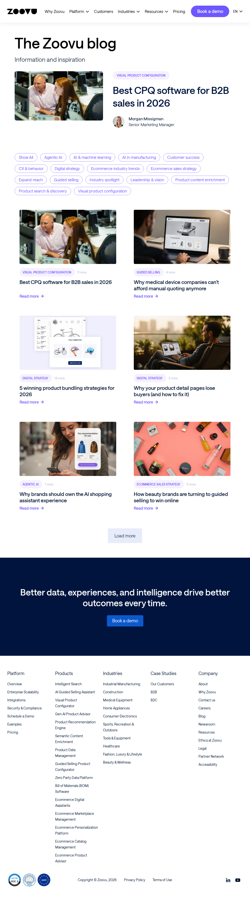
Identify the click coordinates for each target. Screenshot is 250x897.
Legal (202, 748)
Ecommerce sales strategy (159, 484)
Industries (126, 11)
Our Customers (162, 684)
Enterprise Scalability (23, 692)
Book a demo (210, 11)
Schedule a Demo (20, 716)
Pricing (179, 11)
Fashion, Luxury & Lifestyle (122, 754)
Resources (154, 11)
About (203, 684)
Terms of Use (162, 880)
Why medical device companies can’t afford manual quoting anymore (176, 285)
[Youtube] (237, 880)
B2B (154, 692)
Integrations (16, 700)
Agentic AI (30, 484)
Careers (204, 708)
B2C (154, 700)
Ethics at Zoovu (210, 740)
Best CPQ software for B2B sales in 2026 (66, 282)
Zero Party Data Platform (74, 778)
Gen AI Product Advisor (73, 714)
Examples (14, 724)
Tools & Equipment (117, 738)
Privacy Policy (134, 880)
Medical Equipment (118, 700)
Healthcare (111, 746)
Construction (113, 692)
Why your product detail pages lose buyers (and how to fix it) (174, 391)
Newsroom (206, 724)
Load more (125, 535)
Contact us (206, 700)
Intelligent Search (68, 684)
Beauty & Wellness (117, 762)
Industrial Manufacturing (121, 684)
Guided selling (149, 272)
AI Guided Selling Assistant (75, 692)
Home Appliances (116, 708)
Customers (103, 11)
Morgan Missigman (146, 118)
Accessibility (207, 764)
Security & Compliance (24, 708)
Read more (29, 296)
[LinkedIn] (228, 880)
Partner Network (211, 756)
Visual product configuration (141, 75)
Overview (14, 684)
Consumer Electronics (120, 716)
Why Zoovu (54, 11)
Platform (76, 11)
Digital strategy (35, 378)
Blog (201, 716)
